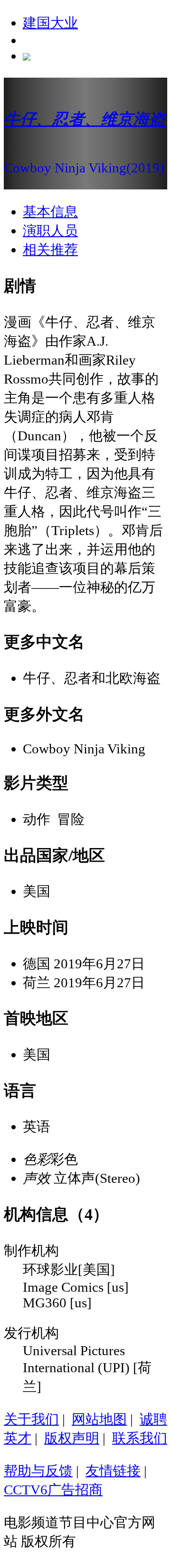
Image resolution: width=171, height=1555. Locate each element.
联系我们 (139, 1438)
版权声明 (71, 1438)
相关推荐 (50, 249)
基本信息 (50, 211)
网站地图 (99, 1419)
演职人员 (50, 230)
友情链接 (113, 1470)
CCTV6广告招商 (53, 1489)
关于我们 (31, 1419)
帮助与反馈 (38, 1470)
